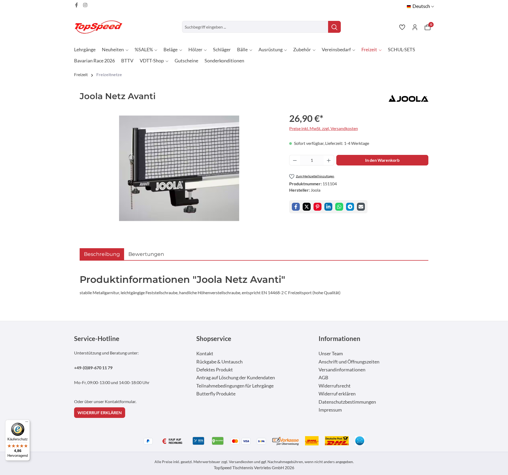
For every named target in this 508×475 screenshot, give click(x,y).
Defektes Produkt (214, 369)
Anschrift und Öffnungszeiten (349, 362)
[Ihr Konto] (415, 27)
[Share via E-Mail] (361, 207)
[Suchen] (334, 27)
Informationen (339, 338)
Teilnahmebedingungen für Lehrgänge (235, 386)
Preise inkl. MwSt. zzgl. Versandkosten (323, 128)
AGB (323, 377)
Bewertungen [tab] (146, 254)
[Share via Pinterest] (317, 207)
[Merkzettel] (402, 27)
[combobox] (255, 27)
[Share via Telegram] (350, 207)
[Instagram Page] (85, 5)
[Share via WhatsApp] (339, 207)
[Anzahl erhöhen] (328, 160)
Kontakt (204, 353)
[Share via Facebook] (296, 207)
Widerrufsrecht (335, 386)
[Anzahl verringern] (294, 160)
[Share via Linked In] (328, 207)
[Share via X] (307, 207)
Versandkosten (241, 461)
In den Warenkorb (382, 160)
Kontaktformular (120, 401)
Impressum (330, 410)
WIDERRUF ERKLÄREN (100, 412)
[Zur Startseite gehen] (100, 26)
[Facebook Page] (76, 5)
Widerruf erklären (337, 393)
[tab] (102, 254)
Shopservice (213, 338)
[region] (179, 168)
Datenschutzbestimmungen (347, 402)
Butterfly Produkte (215, 393)
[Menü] (27, 423)
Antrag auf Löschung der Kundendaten (235, 377)
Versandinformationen (342, 369)
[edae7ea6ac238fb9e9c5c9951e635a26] (179, 168)
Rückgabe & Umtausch (219, 362)
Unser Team (331, 353)
